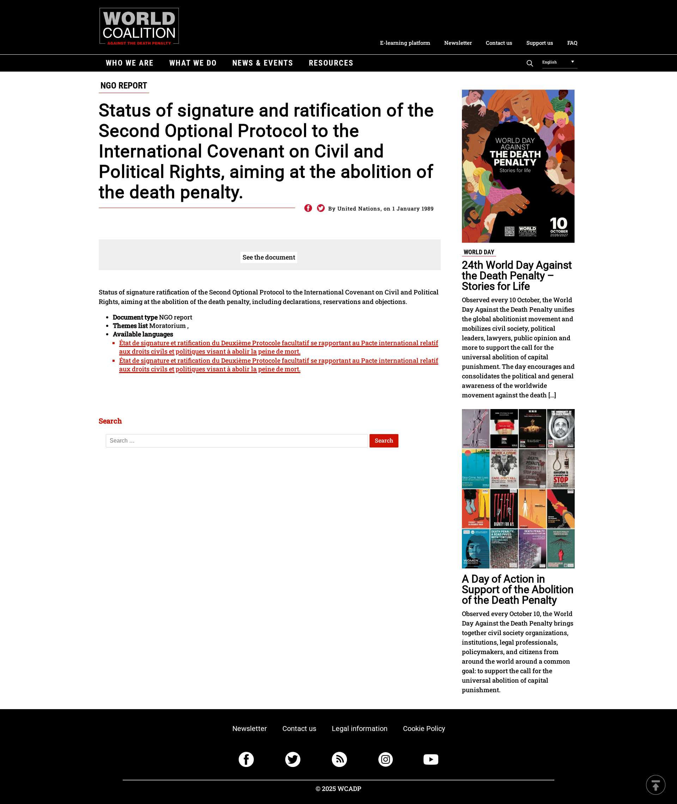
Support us (539, 42)
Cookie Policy (424, 728)
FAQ (572, 42)
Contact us (499, 42)
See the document (269, 257)
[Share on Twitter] (321, 208)
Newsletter (458, 42)
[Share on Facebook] (307, 208)
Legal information (360, 728)
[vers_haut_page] (655, 785)
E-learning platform (405, 42)
